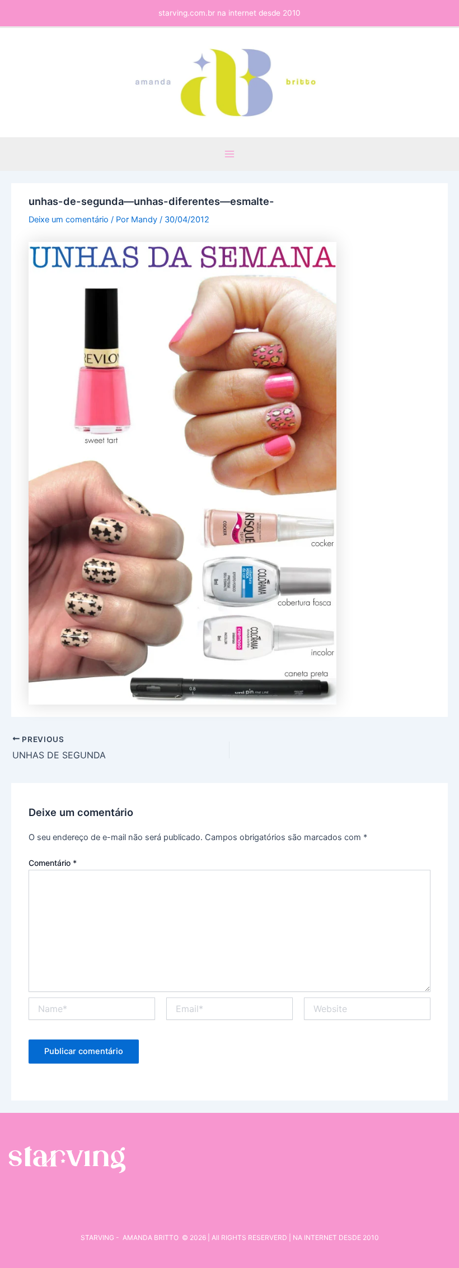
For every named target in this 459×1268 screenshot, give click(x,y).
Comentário (53, 863)
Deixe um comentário (69, 220)
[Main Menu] (229, 154)
